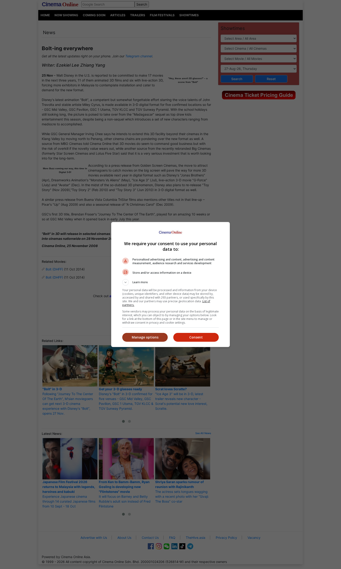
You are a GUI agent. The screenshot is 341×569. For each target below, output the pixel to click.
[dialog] (170, 284)
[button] (170, 282)
